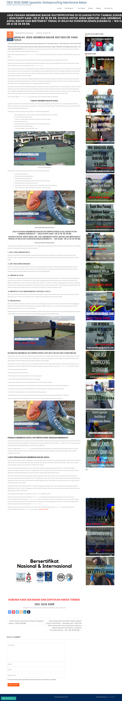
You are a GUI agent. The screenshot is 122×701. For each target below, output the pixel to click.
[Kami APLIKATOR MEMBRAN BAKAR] (100, 276)
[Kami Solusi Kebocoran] (100, 247)
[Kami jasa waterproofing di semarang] (100, 365)
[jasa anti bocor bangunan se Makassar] (100, 571)
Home (59, 8)
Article (90, 8)
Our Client (81, 8)
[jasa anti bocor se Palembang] (100, 541)
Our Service (69, 8)
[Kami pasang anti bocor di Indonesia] (100, 512)
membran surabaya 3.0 (43, 33)
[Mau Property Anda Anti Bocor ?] (100, 482)
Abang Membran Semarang (24, 33)
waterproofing (64, 366)
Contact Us (108, 8)
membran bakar (31, 54)
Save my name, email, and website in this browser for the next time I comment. (32, 679)
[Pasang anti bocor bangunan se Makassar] (100, 394)
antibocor (58, 507)
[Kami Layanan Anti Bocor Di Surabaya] (100, 306)
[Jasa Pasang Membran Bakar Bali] (100, 129)
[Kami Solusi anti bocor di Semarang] (100, 453)
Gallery (98, 8)
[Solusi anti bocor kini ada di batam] (100, 424)
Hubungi (27, 509)
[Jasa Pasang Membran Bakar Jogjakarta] (100, 335)
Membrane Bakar (38, 65)
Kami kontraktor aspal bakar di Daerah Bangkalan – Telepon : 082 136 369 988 (25, 622)
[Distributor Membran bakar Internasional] (100, 70)
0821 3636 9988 (44, 604)
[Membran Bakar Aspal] (100, 100)
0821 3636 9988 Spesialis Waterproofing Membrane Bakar (47, 2)
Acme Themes (111, 697)
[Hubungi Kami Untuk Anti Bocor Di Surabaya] (100, 188)
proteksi (38, 494)
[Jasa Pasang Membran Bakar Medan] (100, 159)
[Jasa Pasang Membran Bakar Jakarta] (100, 218)
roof (60, 443)
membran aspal (25, 448)
